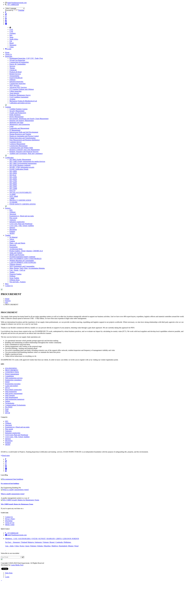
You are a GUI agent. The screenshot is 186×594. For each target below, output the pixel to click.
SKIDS (12, 233)
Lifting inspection (15, 91)
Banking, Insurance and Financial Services (23, 151)
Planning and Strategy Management (21, 120)
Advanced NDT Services (18, 87)
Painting (12, 231)
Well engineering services (13, 378)
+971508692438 (12, 533)
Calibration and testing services (20, 103)
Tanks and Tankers (15, 253)
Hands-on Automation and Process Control (24, 136)
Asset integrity (14, 93)
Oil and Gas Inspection (17, 60)
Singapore (12, 45)
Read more (6, 455)
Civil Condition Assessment (18, 97)
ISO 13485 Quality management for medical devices (27, 161)
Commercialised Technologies (15, 405)
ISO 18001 (13, 171)
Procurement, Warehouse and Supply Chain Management (28, 119)
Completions (9, 376)
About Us (8, 54)
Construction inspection (17, 83)
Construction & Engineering (19, 62)
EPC (11, 210)
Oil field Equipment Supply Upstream (22, 257)
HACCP (12, 190)
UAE (11, 31)
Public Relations (15, 115)
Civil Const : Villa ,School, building (21, 226)
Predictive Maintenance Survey (20, 95)
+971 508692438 (13, 4)
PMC (7, 411)
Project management (12, 374)
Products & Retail (15, 72)
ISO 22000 (13, 188)
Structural (12, 214)
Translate (21, 10)
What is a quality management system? (13, 494)
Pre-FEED (8, 407)
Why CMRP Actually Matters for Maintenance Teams (17, 504)
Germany (12, 33)
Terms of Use (9, 523)
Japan (11, 37)
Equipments (13, 247)
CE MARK (13, 202)
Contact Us (9, 286)
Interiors (12, 227)
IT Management (14, 130)
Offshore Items (14, 280)
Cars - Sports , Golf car (17, 270)
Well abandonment (11, 397)
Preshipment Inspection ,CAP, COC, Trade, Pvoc (26, 58)
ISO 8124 (12, 175)
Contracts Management (17, 144)
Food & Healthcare (15, 78)
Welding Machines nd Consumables (21, 260)
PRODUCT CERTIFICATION (20, 200)
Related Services (15, 74)
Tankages (12, 220)
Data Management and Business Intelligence (24, 140)
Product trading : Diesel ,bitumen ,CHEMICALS (26, 251)
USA (11, 29)
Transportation (14, 76)
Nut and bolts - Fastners (17, 282)
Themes (12, 68)
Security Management (16, 111)
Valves (11, 239)
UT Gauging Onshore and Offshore (21, 89)
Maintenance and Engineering (19, 124)
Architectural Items (15, 249)
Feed (7, 409)
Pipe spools (13, 218)
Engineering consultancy (13, 380)
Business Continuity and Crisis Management (24, 150)
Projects (8, 208)
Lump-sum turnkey (11, 386)
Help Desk (8, 573)
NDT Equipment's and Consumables (21, 266)
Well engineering (11, 391)
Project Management (16, 117)
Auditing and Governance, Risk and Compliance (26, 153)
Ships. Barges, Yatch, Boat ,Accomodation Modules (27, 268)
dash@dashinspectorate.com (17, 3)
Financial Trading (15, 274)
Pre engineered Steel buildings (10, 483)
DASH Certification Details (18, 169)
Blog (7, 284)
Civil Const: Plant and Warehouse (20, 224)
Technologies (9, 403)
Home (7, 52)
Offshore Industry (15, 264)
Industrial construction (17, 222)
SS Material (13, 237)
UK (10, 41)
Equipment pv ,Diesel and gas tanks (21, 216)
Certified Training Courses (18, 109)
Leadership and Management (19, 128)
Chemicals (13, 70)
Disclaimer (8, 521)
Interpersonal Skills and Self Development (23, 132)
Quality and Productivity (17, 113)
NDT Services (14, 85)
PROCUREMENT (11, 370)
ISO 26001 (13, 183)
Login (9, 49)
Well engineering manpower (14, 399)
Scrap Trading (14, 278)
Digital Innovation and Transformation (22, 138)
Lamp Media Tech (17, 565)
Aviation (12, 99)
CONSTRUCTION (12, 372)
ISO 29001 (13, 173)
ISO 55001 (13, 187)
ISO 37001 (13, 181)
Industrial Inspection (16, 81)
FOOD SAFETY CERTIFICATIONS (22, 204)
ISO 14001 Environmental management (22, 163)
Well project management (13, 393)
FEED (7, 382)
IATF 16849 (13, 196)
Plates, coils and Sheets (17, 243)
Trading (7, 235)
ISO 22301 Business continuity (20, 165)
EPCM (7, 413)
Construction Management (18, 146)
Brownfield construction (13, 390)
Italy (10, 35)
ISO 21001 (13, 177)
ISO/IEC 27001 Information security (21, 167)
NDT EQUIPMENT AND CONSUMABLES (25, 258)
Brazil (11, 43)
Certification (9, 157)
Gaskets (12, 241)
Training (8, 107)
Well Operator (10, 395)
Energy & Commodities (17, 64)
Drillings (12, 276)
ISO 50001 (13, 185)
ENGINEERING (11, 368)
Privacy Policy (10, 519)
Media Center (9, 525)
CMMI (11, 198)
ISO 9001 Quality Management (20, 159)
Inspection (8, 56)
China (11, 47)
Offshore (12, 80)
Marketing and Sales (16, 122)
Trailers (12, 272)
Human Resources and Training (20, 134)
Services (12, 66)
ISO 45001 (13, 179)
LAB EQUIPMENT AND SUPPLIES (22, 262)
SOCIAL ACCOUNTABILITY (20, 192)
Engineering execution (12, 384)
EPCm (7, 388)
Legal (11, 126)
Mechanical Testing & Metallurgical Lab (23, 101)
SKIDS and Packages (16, 255)
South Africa (13, 39)
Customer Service (15, 142)
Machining (13, 229)
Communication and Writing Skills (21, 148)
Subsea (7, 401)
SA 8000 (12, 194)
